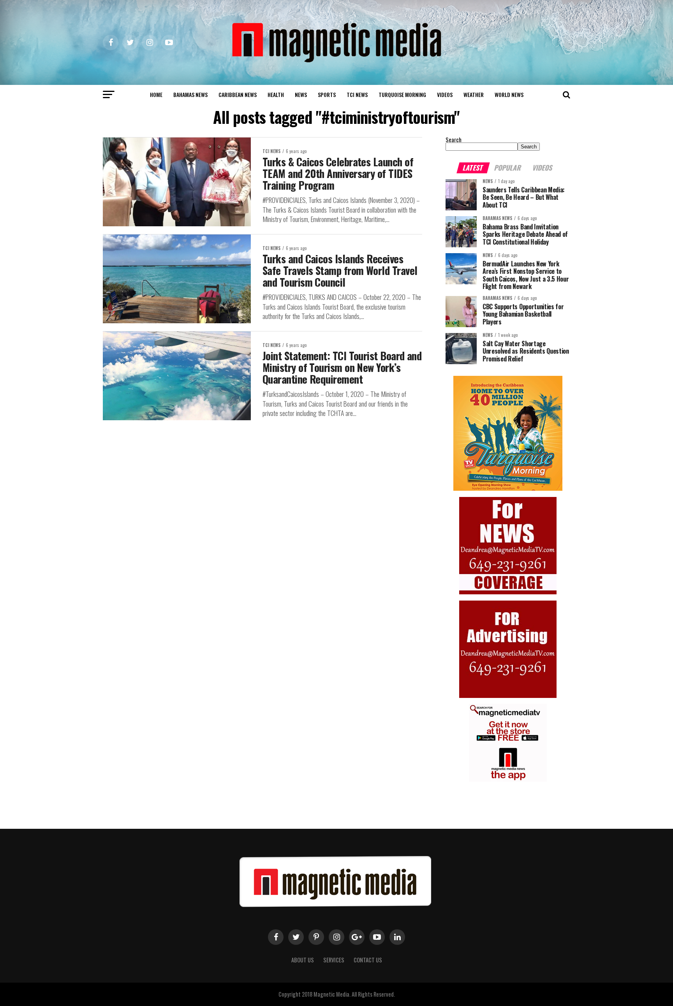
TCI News (357, 94)
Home (156, 94)
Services (333, 960)
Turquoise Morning (402, 94)
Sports (327, 94)
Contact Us (368, 960)
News (301, 94)
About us (302, 960)
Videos (445, 94)
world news (509, 94)
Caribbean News (237, 94)
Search (454, 140)
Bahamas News (190, 94)
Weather (473, 94)
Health (276, 94)
